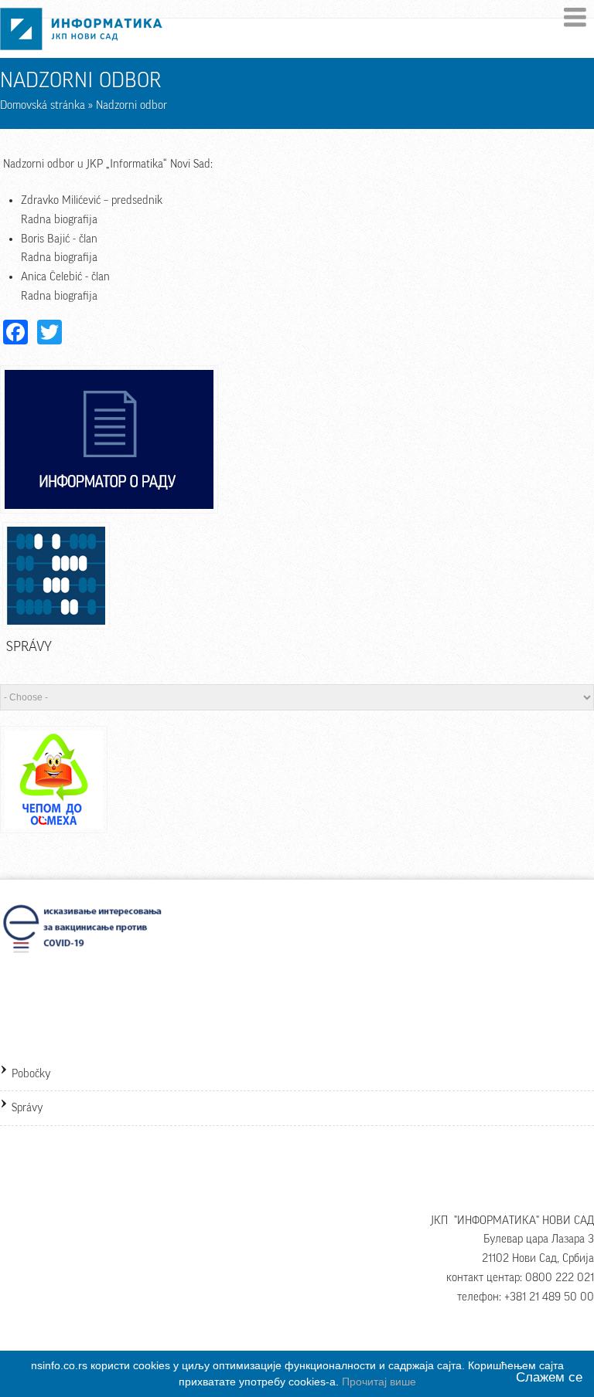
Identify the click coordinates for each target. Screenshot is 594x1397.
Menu (575, 17)
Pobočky (31, 1074)
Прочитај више (379, 1381)
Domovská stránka (42, 105)
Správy (27, 1108)
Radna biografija (59, 219)
